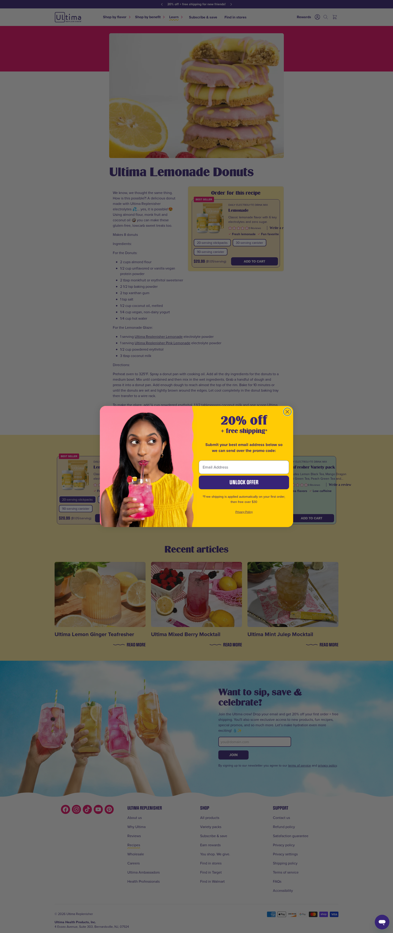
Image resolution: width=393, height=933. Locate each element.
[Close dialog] (287, 412)
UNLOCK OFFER (243, 482)
